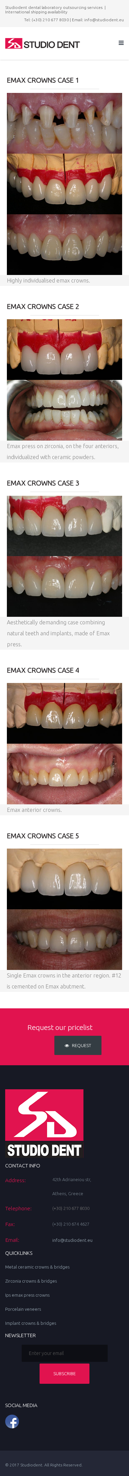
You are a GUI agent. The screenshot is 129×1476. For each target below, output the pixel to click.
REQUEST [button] (81, 1045)
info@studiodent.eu (104, 19)
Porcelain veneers (23, 1309)
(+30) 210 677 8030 (50, 19)
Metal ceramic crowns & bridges (37, 1266)
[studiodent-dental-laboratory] (64, 1421)
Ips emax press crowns (27, 1295)
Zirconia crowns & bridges (31, 1281)
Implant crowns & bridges (30, 1323)
